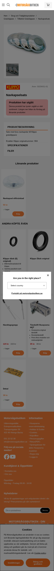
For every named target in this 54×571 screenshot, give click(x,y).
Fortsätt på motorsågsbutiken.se (27, 293)
